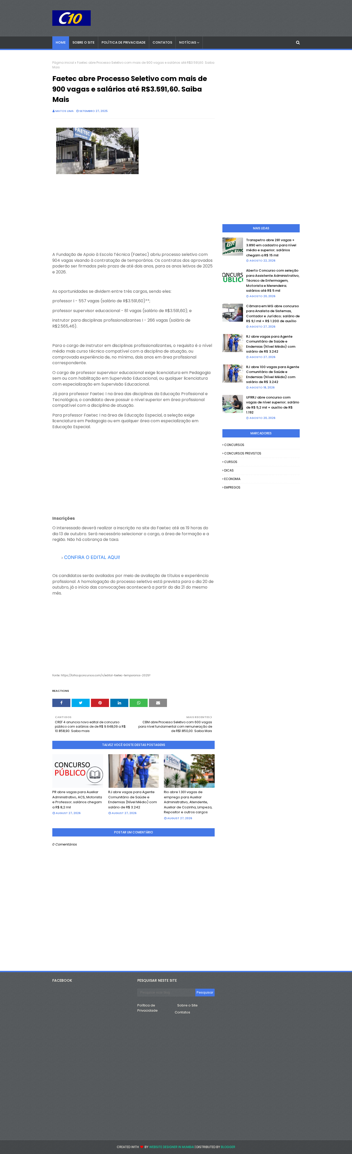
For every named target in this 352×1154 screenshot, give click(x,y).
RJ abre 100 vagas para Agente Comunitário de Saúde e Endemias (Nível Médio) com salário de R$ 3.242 (272, 374)
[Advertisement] (133, 216)
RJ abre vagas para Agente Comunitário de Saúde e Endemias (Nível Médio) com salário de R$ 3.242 (132, 800)
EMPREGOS (232, 487)
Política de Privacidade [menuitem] (124, 42)
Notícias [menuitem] (187, 42)
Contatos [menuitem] (162, 42)
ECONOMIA (232, 479)
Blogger (228, 1147)
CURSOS (230, 462)
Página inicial (63, 62)
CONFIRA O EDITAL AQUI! (92, 557)
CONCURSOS (234, 445)
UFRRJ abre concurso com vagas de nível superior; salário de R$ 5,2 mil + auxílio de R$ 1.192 (272, 405)
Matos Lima (64, 111)
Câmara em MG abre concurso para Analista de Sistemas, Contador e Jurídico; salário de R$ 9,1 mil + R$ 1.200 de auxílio (273, 314)
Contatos (182, 1012)
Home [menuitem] (61, 42)
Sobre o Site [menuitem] (83, 42)
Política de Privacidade (147, 1008)
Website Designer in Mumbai (171, 1147)
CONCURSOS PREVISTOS (242, 453)
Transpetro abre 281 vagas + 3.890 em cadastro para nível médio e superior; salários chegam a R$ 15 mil (271, 248)
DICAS (229, 470)
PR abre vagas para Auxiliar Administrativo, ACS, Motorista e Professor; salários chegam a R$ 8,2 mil (77, 800)
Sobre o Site (187, 1005)
